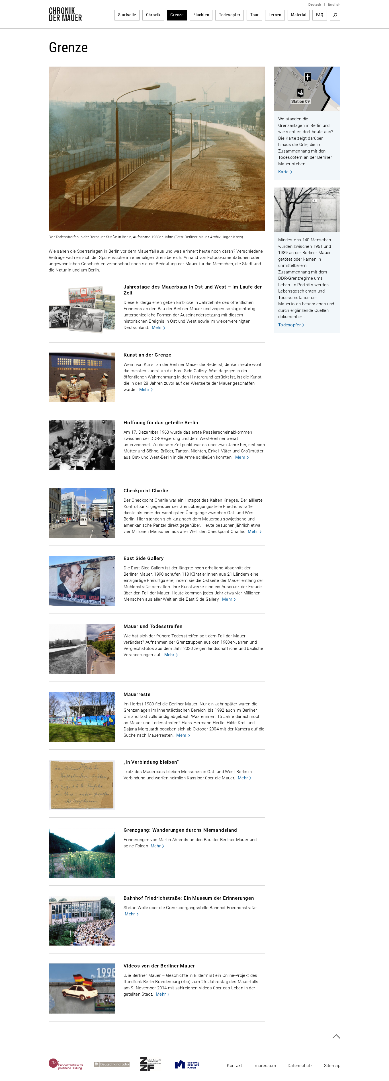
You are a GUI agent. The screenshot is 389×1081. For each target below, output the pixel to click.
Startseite (127, 14)
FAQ (320, 14)
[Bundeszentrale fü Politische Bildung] (71, 1064)
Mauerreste (137, 694)
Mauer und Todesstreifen (153, 626)
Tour (254, 14)
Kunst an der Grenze (147, 355)
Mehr (157, 327)
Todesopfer (230, 14)
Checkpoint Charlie (146, 490)
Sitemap (332, 1065)
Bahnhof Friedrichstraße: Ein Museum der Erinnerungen (189, 898)
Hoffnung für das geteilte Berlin (161, 422)
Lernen (275, 14)
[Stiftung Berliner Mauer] (192, 1064)
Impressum (264, 1065)
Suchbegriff (335, 15)
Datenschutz (300, 1065)
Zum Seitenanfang (336, 1036)
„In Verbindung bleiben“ (151, 762)
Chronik (153, 14)
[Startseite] (65, 18)
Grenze (177, 14)
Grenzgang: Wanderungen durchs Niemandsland (180, 830)
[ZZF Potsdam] (156, 1064)
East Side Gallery (144, 558)
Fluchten (201, 14)
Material (298, 14)
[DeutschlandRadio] (117, 1064)
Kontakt (234, 1065)
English (334, 5)
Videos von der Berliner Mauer (159, 966)
